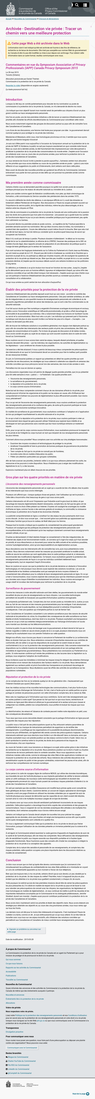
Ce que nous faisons (14, 964)
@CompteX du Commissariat (20, 1073)
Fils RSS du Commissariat (18, 1065)
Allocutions (10, 1003)
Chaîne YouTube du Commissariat (22, 1061)
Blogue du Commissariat (18, 1057)
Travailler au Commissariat (17, 980)
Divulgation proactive (14, 1032)
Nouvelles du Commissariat (25, 19)
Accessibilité (11, 972)
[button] (80, 5)
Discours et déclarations (49, 19)
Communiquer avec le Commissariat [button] (22, 1048)
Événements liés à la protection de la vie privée (25, 999)
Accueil (9, 19)
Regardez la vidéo (13, 85)
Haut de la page (79, 1094)
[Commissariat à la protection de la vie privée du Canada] (37, 8)
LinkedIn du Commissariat (18, 1069)
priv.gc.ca (41, 1021)
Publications (11, 976)
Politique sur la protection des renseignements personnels (38, 1015)
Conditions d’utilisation (77, 1015)
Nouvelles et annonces (15, 995)
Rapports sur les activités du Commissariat (23, 968)
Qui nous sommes (13, 959)
